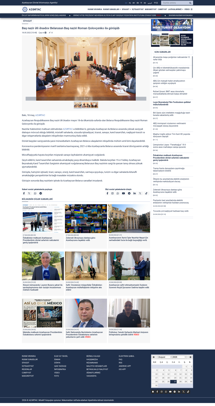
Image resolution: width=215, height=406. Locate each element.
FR (141, 3)
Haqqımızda (92, 359)
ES (145, 3)
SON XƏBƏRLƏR (162, 52)
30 (191, 382)
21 (180, 378)
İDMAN (57, 359)
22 (186, 378)
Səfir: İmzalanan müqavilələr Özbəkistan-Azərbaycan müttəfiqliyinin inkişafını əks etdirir (84, 287)
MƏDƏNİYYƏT (151, 9)
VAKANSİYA (91, 376)
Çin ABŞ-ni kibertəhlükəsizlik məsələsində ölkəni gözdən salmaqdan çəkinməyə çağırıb (171, 70)
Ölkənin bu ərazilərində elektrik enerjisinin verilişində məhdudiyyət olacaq (171, 180)
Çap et (42, 33)
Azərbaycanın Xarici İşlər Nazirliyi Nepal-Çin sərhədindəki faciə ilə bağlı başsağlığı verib (128, 239)
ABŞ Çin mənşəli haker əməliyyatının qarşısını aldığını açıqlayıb (169, 82)
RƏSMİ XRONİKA (95, 9)
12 (168, 374)
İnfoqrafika (60, 369)
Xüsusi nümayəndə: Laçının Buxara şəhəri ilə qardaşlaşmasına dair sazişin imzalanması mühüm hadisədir (42, 287)
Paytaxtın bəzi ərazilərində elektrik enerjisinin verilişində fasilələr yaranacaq (171, 201)
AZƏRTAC (40, 115)
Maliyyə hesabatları (96, 366)
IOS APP (122, 369)
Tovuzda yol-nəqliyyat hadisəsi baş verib (170, 211)
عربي (150, 3)
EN (134, 3)
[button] (86, 69)
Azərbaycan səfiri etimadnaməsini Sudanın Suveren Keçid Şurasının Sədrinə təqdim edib (129, 286)
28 (180, 382)
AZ (126, 3)
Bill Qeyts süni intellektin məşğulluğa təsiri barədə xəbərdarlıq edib (171, 114)
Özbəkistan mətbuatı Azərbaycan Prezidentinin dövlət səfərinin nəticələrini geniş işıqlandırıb (41, 240)
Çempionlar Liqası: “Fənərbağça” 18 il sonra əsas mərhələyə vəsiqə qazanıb (169, 146)
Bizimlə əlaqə (93, 356)
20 (175, 378)
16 (191, 374)
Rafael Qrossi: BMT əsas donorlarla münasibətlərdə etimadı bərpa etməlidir (170, 92)
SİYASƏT (126, 9)
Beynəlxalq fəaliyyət (97, 369)
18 (163, 378)
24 (156, 382)
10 (156, 374)
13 (175, 374)
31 (156, 385)
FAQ (120, 359)
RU (130, 3)
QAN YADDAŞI (60, 366)
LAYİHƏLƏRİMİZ (175, 9)
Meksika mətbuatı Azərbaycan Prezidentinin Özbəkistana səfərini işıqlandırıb (42, 333)
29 (186, 382)
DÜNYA (57, 363)
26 (168, 382)
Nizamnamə (92, 363)
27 (175, 382)
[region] (173, 137)
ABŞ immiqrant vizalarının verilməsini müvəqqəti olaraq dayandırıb (169, 124)
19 (168, 378)
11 (163, 374)
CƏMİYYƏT (162, 9)
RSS (120, 363)
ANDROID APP (125, 366)
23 (191, 378)
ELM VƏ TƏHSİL (61, 356)
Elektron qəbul (126, 356)
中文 (156, 3)
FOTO (56, 376)
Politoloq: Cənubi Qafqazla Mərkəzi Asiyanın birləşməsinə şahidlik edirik (128, 333)
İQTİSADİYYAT (138, 9)
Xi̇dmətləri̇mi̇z (93, 373)
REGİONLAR (27, 369)
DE (138, 3)
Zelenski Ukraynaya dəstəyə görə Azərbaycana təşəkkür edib (80, 239)
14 (180, 374)
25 (163, 382)
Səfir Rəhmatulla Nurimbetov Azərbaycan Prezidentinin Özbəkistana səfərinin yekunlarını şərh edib (84, 334)
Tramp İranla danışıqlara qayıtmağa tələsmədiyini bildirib (169, 169)
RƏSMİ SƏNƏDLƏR (111, 9)
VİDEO (187, 9)
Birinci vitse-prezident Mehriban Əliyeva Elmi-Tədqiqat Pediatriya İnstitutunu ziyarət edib (98, 15)
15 (186, 374)
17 (156, 378)
